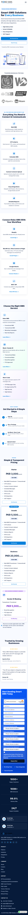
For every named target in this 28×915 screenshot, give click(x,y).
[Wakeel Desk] (21, 82)
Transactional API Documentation (9, 881)
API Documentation (6, 879)
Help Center (4, 886)
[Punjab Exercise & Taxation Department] (7, 94)
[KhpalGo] (7, 101)
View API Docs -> (14, 291)
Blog (2, 869)
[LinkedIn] (8, 842)
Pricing (2, 857)
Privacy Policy (4, 891)
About (2, 864)
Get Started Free (14, 38)
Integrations (4, 854)
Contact (3, 871)
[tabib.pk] (21, 102)
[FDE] (7, 82)
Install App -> (14, 237)
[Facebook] (2, 842)
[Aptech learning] (21, 94)
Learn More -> (6, 337)
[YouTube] (11, 842)
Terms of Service (5, 889)
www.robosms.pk (7, 906)
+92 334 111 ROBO (7, 901)
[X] (5, 842)
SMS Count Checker (6, 884)
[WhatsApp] (16, 842)
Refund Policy (4, 893)
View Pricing (14, 42)
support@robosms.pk (8, 903)
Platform (3, 849)
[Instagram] (13, 842)
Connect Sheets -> (14, 273)
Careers (3, 867)
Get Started (14, 502)
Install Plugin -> (14, 255)
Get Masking (14, 618)
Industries (3, 852)
